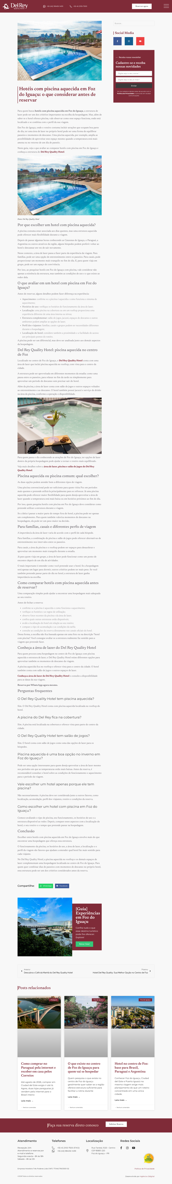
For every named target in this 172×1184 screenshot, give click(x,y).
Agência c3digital (147, 1176)
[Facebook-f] (117, 41)
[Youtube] (140, 41)
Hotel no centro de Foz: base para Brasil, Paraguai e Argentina (131, 1067)
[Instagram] (129, 41)
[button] (46, 886)
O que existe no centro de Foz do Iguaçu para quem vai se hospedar (84, 1067)
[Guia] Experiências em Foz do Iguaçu (88, 915)
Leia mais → (27, 1101)
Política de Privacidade (144, 1169)
